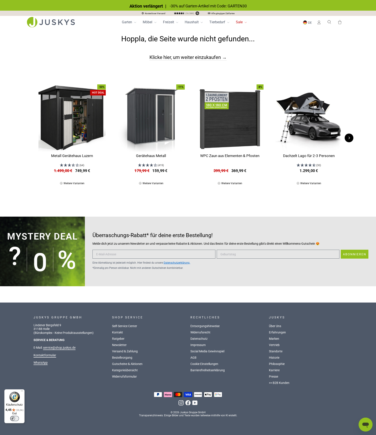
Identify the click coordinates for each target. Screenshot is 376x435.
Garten (127, 22)
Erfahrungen (277, 332)
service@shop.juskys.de (59, 348)
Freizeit (169, 22)
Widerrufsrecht (200, 332)
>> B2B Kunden (279, 383)
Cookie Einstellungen (204, 364)
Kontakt (117, 332)
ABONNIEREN (354, 254)
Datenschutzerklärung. (177, 262)
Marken (274, 339)
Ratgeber (118, 339)
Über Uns (275, 326)
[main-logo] (51, 22)
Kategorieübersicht (125, 370)
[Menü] (22, 392)
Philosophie (277, 364)
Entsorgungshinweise (205, 326)
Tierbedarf (217, 22)
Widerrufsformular (124, 376)
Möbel (148, 22)
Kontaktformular (45, 355)
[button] (308, 22)
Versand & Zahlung (125, 351)
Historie (274, 358)
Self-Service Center (124, 326)
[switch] (14, 418)
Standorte (275, 351)
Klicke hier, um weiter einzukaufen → (188, 57)
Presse (273, 376)
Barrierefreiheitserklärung (207, 370)
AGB (193, 358)
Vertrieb (274, 345)
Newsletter (119, 345)
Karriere (274, 370)
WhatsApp (41, 363)
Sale (239, 22)
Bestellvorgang (122, 358)
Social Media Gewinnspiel (207, 351)
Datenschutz (199, 339)
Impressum (198, 345)
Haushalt (192, 22)
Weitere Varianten (74, 183)
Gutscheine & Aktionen (127, 364)
